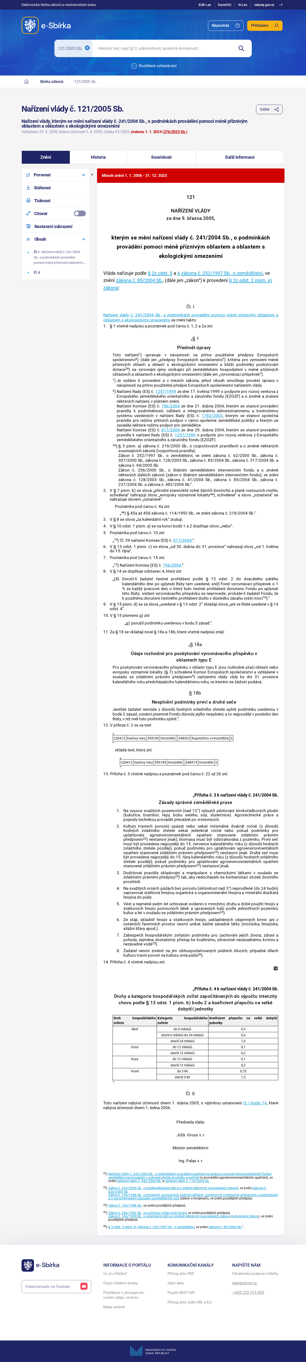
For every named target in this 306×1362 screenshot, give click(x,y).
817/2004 (170, 430)
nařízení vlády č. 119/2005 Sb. (187, 1181)
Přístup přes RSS (181, 1273)
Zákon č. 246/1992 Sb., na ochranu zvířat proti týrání (147, 1213)
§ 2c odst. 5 (160, 273)
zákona (111, 288)
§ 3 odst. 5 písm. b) (122, 1227)
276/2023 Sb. (175, 132)
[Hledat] (243, 48)
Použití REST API (181, 1293)
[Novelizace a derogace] (276, 968)
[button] (46, 157)
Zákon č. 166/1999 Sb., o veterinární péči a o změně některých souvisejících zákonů (169, 1216)
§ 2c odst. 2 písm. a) (250, 280)
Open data (176, 1283)
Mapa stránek (114, 1307)
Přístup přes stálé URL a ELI (190, 1302)
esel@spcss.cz (245, 1283)
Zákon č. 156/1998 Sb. (125, 1206)
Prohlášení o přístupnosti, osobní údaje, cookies (123, 1295)
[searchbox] (163, 48)
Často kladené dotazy (120, 1283)
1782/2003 (212, 415)
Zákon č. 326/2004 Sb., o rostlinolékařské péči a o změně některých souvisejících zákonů (173, 1188)
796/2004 (170, 406)
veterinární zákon (245, 1216)
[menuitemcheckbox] (56, 213)
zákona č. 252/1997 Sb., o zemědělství (222, 273)
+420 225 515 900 (248, 1292)
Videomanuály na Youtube (47, 1286)
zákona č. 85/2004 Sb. (139, 280)
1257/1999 (165, 391)
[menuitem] (226, 26)
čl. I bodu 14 (255, 1103)
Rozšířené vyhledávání (158, 66)
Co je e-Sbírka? (115, 1273)
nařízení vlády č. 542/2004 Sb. (139, 1181)
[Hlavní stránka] (26, 82)
